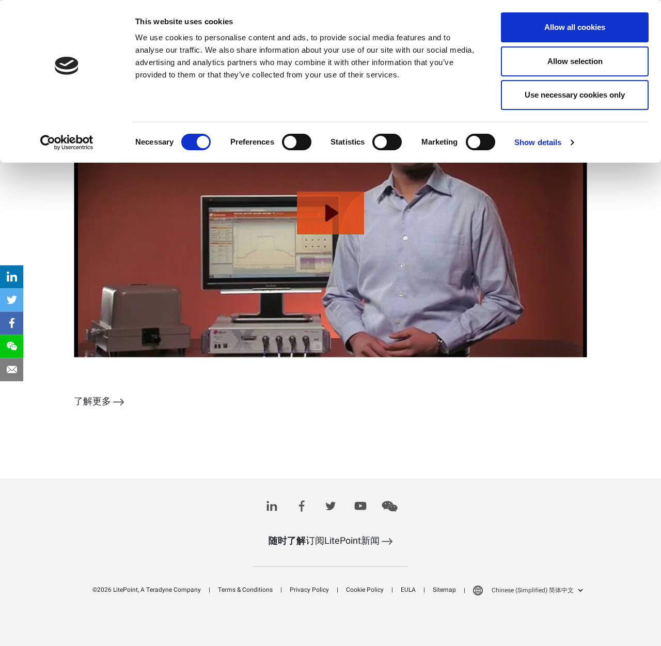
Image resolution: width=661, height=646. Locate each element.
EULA (408, 589)
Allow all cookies (574, 27)
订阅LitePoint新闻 (325, 541)
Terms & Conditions (245, 589)
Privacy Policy (309, 589)
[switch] (296, 142)
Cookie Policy (365, 589)
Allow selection (575, 61)
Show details (537, 142)
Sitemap (444, 589)
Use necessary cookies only (575, 94)
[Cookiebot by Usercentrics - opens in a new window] (67, 142)
